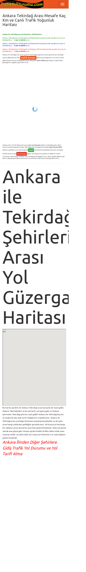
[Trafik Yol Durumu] (21, 4)
